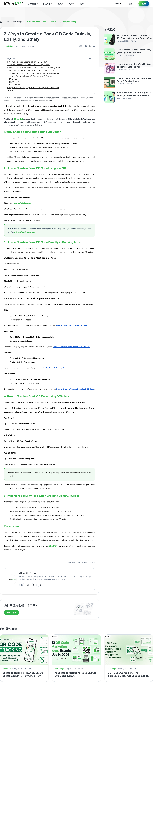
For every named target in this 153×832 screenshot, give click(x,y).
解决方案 (47, 3)
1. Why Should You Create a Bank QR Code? (27, 61)
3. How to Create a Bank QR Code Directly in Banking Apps (33, 67)
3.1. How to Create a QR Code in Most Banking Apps (32, 70)
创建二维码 (11, 612)
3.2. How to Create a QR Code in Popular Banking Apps (34, 73)
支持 (71, 3)
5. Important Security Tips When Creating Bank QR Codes (33, 87)
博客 (7, 22)
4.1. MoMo (13, 79)
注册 (144, 3)
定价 (82, 3)
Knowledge (17, 22)
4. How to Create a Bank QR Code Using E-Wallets (29, 76)
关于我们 (32, 3)
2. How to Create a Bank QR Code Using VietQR (28, 64)
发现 (60, 3)
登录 (130, 3)
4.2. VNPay (14, 82)
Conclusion (12, 90)
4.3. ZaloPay (14, 84)
